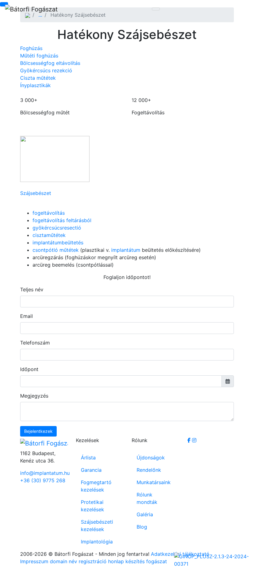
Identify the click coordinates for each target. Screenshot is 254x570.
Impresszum (34, 561)
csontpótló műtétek (56, 250)
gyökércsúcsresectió (57, 228)
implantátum (125, 250)
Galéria (145, 514)
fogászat (156, 561)
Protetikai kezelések (92, 506)
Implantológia (97, 541)
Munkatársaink (154, 482)
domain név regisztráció (78, 561)
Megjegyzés (34, 396)
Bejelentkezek (38, 431)
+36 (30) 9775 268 (42, 480)
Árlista (88, 457)
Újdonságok (151, 457)
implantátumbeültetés (58, 242)
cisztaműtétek (49, 235)
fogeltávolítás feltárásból (62, 220)
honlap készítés (126, 561)
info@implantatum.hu (43, 473)
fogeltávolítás (49, 213)
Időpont (29, 369)
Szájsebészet (35, 193)
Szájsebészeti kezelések (97, 525)
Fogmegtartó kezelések (96, 486)
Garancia (91, 470)
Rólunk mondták (147, 498)
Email (26, 316)
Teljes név (31, 289)
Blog (142, 527)
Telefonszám (35, 343)
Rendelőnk (149, 470)
